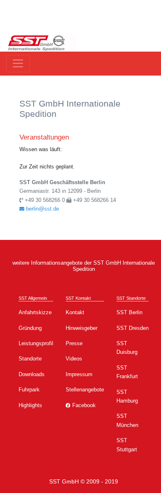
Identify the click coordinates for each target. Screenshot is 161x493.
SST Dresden (132, 328)
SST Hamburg (127, 396)
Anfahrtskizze (35, 312)
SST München (127, 420)
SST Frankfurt (127, 372)
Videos (74, 359)
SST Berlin (129, 312)
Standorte (30, 359)
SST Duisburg (126, 347)
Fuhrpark (29, 389)
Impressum (79, 374)
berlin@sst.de (41, 209)
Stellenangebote (85, 389)
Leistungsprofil (36, 343)
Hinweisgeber (81, 328)
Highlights (30, 405)
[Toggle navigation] (18, 63)
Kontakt (75, 312)
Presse (74, 343)
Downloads (32, 374)
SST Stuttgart (126, 444)
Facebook (83, 405)
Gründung (30, 328)
